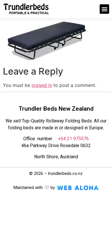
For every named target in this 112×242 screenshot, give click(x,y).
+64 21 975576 (73, 138)
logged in (42, 85)
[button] (104, 9)
